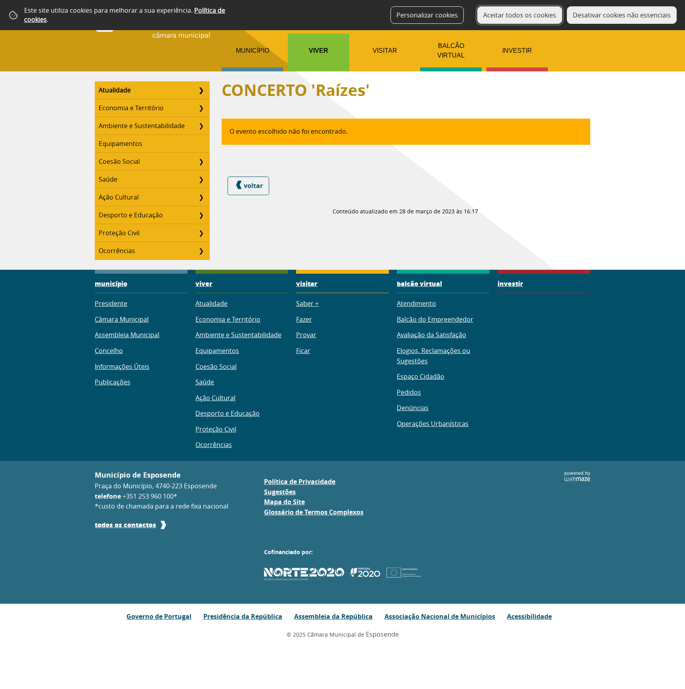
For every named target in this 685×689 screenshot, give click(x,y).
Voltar (253, 185)
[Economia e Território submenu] (201, 108)
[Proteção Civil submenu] (201, 233)
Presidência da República (242, 616)
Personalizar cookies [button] (427, 15)
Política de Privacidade (299, 481)
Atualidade (115, 90)
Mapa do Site (284, 501)
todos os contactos (125, 524)
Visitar (385, 50)
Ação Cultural (119, 197)
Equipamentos (120, 143)
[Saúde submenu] (201, 179)
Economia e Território (131, 108)
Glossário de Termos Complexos (314, 512)
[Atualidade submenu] (201, 90)
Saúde (108, 179)
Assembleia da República (333, 616)
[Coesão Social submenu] (201, 161)
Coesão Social (119, 161)
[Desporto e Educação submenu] (201, 215)
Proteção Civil (119, 232)
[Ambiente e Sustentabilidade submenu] (201, 125)
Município (252, 50)
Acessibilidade (529, 616)
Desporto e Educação (131, 215)
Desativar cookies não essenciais (622, 15)
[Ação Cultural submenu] (201, 197)
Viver (318, 50)
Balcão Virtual (451, 50)
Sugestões (280, 491)
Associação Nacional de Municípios (440, 616)
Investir (517, 50)
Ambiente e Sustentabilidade (142, 125)
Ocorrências (117, 250)
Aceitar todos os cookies (519, 15)
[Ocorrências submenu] (201, 250)
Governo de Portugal (158, 616)
